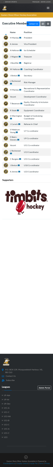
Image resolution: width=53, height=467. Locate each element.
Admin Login (46, 2)
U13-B (6, 420)
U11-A (6, 408)
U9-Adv (7, 395)
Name (13, 32)
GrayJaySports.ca (9, 463)
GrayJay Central (22, 463)
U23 (5, 437)
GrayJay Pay (33, 463)
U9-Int (6, 399)
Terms (41, 463)
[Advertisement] (26, 252)
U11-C (6, 412)
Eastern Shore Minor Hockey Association (19, 15)
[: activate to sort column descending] (5, 32)
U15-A (6, 429)
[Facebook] (25, 457)
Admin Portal (44, 387)
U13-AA (7, 416)
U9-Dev (7, 403)
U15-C (6, 433)
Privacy (47, 463)
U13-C (6, 424)
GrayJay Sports (10, 2)
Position (28, 32)
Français (36, 2)
